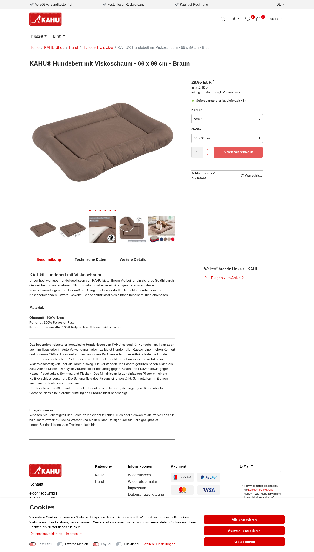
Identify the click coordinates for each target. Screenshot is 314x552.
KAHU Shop (54, 47)
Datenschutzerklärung (146, 494)
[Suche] (223, 18)
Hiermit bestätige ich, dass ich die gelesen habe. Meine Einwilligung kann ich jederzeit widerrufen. (262, 491)
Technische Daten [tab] (90, 260)
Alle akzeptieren (244, 519)
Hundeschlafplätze (98, 47)
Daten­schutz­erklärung (46, 533)
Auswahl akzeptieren (244, 530)
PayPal (106, 544)
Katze (37, 36)
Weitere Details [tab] (133, 260)
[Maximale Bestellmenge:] (207, 149)
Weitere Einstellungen (159, 544)
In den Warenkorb (238, 152)
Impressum (137, 488)
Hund (56, 36)
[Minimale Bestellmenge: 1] (207, 155)
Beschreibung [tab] (48, 260)
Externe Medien (76, 544)
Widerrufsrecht (140, 475)
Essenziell (45, 544)
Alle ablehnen (244, 541)
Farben (197, 110)
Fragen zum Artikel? (227, 278)
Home (35, 47)
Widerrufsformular (142, 481)
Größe (196, 129)
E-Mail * (246, 466)
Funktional (131, 544)
